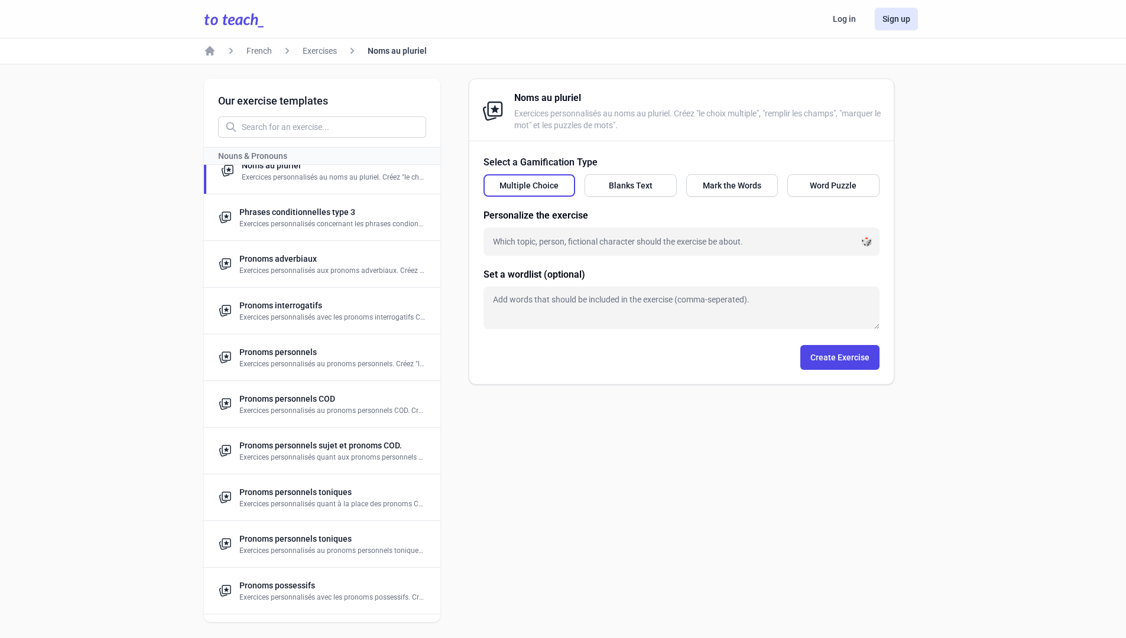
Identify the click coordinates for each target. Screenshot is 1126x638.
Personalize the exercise (536, 215)
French (259, 51)
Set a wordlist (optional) (534, 274)
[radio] (530, 185)
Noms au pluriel (397, 51)
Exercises (320, 51)
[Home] (210, 51)
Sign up (896, 19)
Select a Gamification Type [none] (541, 162)
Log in (844, 19)
